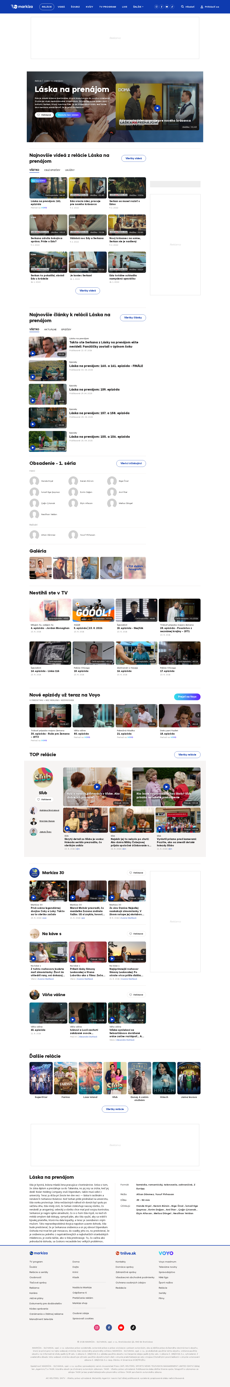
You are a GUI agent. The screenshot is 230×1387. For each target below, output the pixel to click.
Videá (61, 6)
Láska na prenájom (53, 81)
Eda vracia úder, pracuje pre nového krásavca (155, 120)
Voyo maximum (167, 1261)
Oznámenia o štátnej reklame (46, 1314)
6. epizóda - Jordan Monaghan (50, 628)
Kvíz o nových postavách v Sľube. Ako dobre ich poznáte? (93, 795)
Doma (76, 1261)
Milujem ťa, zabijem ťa (42, 625)
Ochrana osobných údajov (131, 1282)
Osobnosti (35, 1277)
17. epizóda (167, 671)
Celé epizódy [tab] (52, 170)
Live (124, 6)
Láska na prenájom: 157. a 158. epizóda (99, 413)
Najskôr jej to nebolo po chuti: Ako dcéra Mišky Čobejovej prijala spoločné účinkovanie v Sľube (130, 842)
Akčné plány (36, 1298)
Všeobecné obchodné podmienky (135, 1277)
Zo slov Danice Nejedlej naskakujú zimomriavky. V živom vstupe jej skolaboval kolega (126, 911)
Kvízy (89, 6)
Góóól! (77, 625)
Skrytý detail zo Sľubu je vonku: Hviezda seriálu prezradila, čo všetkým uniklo (84, 842)
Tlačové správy (37, 1282)
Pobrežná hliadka (126, 730)
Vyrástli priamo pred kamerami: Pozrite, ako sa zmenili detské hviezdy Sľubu (176, 842)
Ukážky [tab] (70, 170)
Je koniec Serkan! (81, 275)
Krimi (75, 1272)
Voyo (44, 208)
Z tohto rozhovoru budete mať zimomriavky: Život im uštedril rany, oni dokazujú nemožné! (47, 972)
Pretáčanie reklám (83, 1298)
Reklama (34, 1287)
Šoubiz (75, 6)
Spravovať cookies (83, 1318)
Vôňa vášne (80, 730)
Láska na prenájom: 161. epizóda (46, 203)
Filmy (161, 1298)
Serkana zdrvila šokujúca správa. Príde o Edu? (46, 240)
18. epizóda (81, 671)
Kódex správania (38, 1308)
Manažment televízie (41, 1319)
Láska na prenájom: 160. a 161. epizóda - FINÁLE (106, 366)
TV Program (107, 6)
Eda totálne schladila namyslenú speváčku (123, 277)
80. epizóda (81, 734)
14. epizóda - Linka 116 (45, 671)
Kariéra (33, 1293)
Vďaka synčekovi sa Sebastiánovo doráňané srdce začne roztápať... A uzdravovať (125, 1033)
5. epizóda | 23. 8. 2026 (88, 628)
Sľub (69, 790)
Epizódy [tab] (66, 329)
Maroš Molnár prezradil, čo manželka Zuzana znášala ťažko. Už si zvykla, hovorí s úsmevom (87, 911)
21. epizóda (124, 734)
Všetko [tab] (34, 170)
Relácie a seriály (38, 1272)
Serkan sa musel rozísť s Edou (124, 203)
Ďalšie (137, 6)
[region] (87, 172)
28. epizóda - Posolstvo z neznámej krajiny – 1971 (176, 630)
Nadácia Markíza (82, 1287)
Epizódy (73, 362)
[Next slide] (198, 715)
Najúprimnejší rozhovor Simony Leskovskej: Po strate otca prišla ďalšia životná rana (125, 972)
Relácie (47, 6)
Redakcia (121, 1287)
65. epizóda (38, 1030)
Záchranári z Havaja (127, 668)
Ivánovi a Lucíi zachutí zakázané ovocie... (84, 1032)
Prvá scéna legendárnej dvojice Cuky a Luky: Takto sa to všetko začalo (48, 911)
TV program (36, 1261)
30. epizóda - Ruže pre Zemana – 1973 (50, 735)
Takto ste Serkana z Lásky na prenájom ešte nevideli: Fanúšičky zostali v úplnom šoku (103, 344)
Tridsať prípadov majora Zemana (177, 625)
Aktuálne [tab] (50, 329)
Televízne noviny (168, 1267)
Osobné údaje (81, 1313)
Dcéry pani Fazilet (169, 730)
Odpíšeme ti (80, 1292)
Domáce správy (125, 1267)
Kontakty (121, 1261)
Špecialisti (122, 625)
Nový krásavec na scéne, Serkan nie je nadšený (125, 240)
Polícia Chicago (82, 668)
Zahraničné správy (126, 1272)
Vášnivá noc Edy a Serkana (87, 238)
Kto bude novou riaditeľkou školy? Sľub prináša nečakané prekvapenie (164, 795)
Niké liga (163, 1277)
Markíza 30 (53, 873)
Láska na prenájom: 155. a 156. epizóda (99, 436)
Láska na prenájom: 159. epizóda (94, 389)
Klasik (76, 1277)
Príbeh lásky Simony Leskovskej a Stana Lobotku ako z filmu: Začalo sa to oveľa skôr (87, 972)
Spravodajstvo (167, 1272)
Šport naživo (166, 1282)
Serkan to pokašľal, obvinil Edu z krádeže (47, 277)
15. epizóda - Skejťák (130, 628)
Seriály (162, 1293)
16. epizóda (124, 671)
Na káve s (51, 934)
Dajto (76, 1267)
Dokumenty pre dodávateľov (45, 1303)
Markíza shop (80, 1303)
